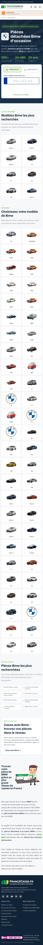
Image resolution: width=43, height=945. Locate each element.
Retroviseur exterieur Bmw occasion (10, 694)
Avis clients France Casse (8, 916)
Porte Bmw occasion (31, 693)
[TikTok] (20, 896)
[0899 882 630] (11, 937)
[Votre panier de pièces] (35, 7)
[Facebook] (3, 896)
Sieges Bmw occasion (31, 706)
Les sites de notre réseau (9, 911)
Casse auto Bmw (12, 750)
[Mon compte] (31, 7)
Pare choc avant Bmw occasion (31, 688)
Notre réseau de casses (8, 908)
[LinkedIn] (16, 896)
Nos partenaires (6, 913)
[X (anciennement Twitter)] (7, 896)
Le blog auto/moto (7, 925)
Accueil (3, 18)
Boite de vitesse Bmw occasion (31, 701)
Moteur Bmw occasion (11, 687)
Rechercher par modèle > (22, 95)
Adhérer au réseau (7, 905)
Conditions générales (29, 911)
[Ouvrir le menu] (40, 7)
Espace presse (5, 922)
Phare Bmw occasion (10, 700)
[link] (11, 236)
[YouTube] (12, 896)
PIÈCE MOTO (32, 69)
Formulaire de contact (29, 905)
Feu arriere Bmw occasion (9, 707)
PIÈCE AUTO (14, 69)
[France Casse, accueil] (12, 6)
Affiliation (4, 919)
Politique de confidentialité (31, 908)
